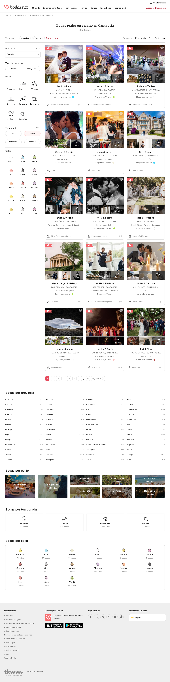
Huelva (8, 424)
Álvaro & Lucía (105, 86)
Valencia (49, 455)
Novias (84, 8)
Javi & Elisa (146, 349)
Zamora (8, 460)
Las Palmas (50, 429)
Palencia (130, 439)
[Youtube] (115, 616)
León (88, 429)
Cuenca (8, 414)
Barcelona (90, 404)
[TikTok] (121, 616)
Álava (88, 460)
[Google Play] (74, 628)
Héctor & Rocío (105, 349)
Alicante (89, 399)
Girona (8, 419)
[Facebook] (90, 616)
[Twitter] (96, 616)
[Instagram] (108, 616)
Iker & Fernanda (145, 217)
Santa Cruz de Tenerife (96, 444)
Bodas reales (21, 15)
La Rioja (8, 429)
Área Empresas (159, 3)
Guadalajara (91, 419)
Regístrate (160, 8)
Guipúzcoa (131, 419)
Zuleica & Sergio (64, 152)
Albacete (49, 399)
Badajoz (49, 404)
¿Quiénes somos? (11, 650)
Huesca (49, 424)
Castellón (50, 409)
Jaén (129, 424)
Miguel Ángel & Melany (64, 283)
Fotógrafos (31, 69)
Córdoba (130, 414)
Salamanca (50, 444)
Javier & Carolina (146, 283)
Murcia (129, 434)
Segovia (130, 444)
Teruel (129, 449)
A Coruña (9, 399)
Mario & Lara (64, 86)
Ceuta (89, 409)
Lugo (7, 434)
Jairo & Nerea (104, 152)
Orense (89, 439)
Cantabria (9, 409)
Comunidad (120, 8)
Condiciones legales (13, 619)
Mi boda (36, 8)
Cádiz (88, 414)
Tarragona (90, 449)
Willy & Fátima (104, 217)
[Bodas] (16, 8)
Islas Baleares (92, 424)
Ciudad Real (132, 409)
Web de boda (10, 658)
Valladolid (90, 455)
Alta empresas (10, 646)
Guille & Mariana (105, 283)
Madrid (48, 434)
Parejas (14, 69)
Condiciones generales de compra (19, 623)
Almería (130, 399)
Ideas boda (105, 8)
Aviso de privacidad (12, 627)
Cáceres (49, 414)
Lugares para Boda (52, 8)
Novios (93, 8)
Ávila (129, 460)
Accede (150, 8)
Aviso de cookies (11, 631)
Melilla (89, 434)
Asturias (8, 404)
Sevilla (8, 449)
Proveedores (71, 8)
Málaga (8, 439)
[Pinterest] (102, 616)
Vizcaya (130, 455)
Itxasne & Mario (64, 349)
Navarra (49, 439)
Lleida (129, 429)
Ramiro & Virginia (64, 217)
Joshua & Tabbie (146, 86)
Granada (49, 419)
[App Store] (54, 628)
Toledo (8, 455)
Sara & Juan (145, 152)
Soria (48, 449)
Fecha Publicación (157, 38)
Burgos (130, 404)
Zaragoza (50, 460)
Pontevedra (10, 444)
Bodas (9, 15)
